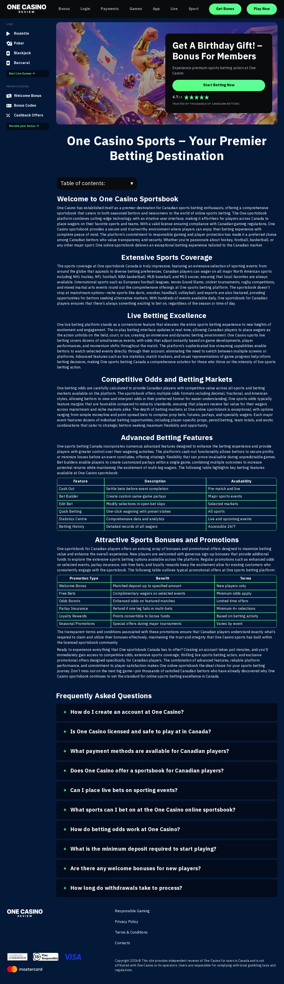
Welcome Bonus (27, 96)
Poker (19, 43)
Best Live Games (20, 74)
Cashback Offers (28, 115)
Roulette (21, 34)
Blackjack (22, 53)
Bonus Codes (25, 106)
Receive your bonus (22, 126)
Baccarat (22, 63)
